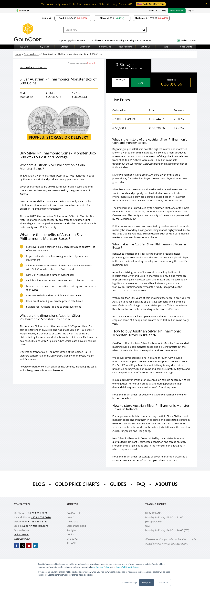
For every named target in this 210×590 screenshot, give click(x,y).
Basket (188, 40)
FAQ (164, 10)
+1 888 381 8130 (38, 521)
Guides (118, 484)
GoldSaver (85, 47)
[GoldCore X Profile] (22, 545)
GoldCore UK (21, 534)
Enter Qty (120, 79)
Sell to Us (145, 47)
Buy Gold (24, 47)
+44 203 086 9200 (37, 513)
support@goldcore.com (72, 40)
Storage (64, 47)
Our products (31, 54)
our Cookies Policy (100, 566)
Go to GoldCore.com (153, 4)
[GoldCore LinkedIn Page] (35, 545)
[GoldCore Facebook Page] (16, 545)
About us (166, 484)
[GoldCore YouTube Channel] (29, 545)
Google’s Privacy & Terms (127, 566)
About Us (153, 10)
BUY (140, 83)
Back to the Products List (33, 67)
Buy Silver (44, 47)
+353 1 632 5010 (106, 40)
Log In (191, 10)
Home (18, 54)
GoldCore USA (22, 538)
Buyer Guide (105, 47)
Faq (140, 484)
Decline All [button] (163, 582)
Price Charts (186, 47)
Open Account (176, 10)
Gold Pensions (125, 47)
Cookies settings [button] (130, 582)
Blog (166, 47)
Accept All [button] (146, 582)
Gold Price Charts (77, 484)
